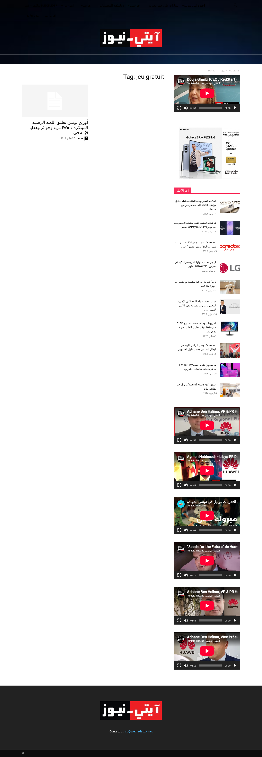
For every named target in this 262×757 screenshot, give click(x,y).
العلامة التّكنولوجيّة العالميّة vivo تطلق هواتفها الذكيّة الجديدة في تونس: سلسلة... (196, 205)
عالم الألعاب (32, 16)
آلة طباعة (50, 16)
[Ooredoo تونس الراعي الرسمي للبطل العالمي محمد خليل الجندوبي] (230, 350)
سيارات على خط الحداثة (163, 5)
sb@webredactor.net (139, 731)
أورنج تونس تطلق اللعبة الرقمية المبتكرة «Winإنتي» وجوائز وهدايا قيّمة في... (58, 127)
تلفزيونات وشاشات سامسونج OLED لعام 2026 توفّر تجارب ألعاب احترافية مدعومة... (196, 327)
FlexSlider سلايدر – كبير (41, 5)
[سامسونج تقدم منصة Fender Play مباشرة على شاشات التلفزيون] (230, 370)
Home (211, 70)
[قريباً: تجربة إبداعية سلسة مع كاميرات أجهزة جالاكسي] (230, 287)
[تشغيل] (235, 108)
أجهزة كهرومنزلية (194, 5)
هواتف (86, 5)
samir (81, 138)
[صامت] (186, 108)
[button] (235, 6)
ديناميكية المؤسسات (112, 5)
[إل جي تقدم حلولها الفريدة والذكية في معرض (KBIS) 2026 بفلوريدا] (230, 267)
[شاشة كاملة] (179, 108)
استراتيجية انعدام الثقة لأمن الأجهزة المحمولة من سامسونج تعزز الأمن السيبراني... (197, 305)
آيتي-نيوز (68, 5)
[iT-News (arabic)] (131, 38)
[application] (207, 93)
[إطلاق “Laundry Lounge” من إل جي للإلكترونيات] (230, 390)
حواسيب (135, 5)
